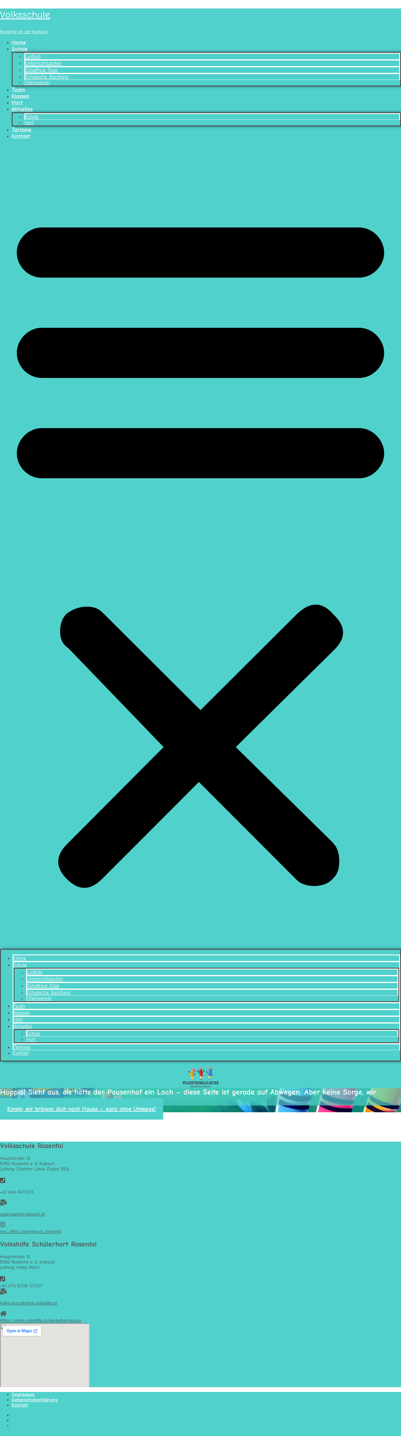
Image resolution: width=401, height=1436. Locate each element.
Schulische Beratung (46, 77)
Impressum (23, 1394)
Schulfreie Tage (41, 70)
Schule (20, 49)
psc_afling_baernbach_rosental (30, 1231)
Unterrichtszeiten (43, 63)
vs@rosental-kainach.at (22, 1214)
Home (19, 42)
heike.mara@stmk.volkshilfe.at (28, 1303)
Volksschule (25, 15)
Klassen (20, 96)
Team (18, 89)
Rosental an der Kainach (24, 31)
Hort (17, 102)
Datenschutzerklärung (35, 1400)
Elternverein (37, 82)
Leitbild (33, 56)
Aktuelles (22, 109)
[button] (200, 546)
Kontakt (21, 136)
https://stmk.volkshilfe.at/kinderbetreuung (40, 1320)
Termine (21, 129)
